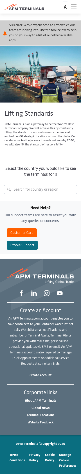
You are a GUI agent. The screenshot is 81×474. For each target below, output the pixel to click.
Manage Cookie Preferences (67, 460)
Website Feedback (41, 422)
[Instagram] (47, 293)
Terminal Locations (40, 415)
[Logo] (24, 7)
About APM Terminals (40, 400)
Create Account (40, 375)
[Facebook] (21, 293)
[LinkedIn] (34, 293)
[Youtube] (60, 294)
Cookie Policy (50, 457)
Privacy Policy (34, 457)
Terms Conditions (17, 457)
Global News (41, 408)
